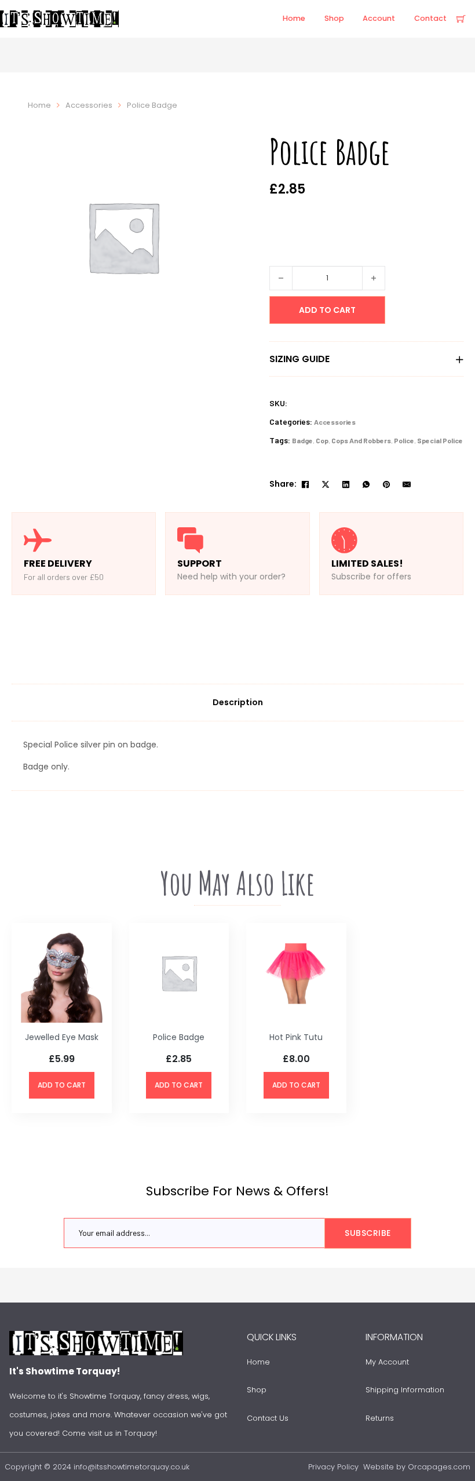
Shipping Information (405, 1390)
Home (294, 18)
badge (302, 440)
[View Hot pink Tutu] (296, 972)
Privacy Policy (333, 1467)
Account (379, 18)
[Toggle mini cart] (461, 19)
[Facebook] (305, 484)
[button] (366, 359)
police (404, 440)
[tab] (237, 702)
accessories (88, 105)
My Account (387, 1362)
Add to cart (62, 1085)
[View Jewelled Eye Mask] (62, 972)
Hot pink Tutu (296, 1037)
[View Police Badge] (179, 972)
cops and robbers (361, 440)
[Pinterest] (386, 484)
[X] (325, 484)
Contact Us (267, 1418)
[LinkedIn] (346, 484)
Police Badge (178, 1037)
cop (322, 440)
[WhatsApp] (366, 484)
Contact (430, 18)
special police (440, 440)
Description (238, 702)
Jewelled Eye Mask (61, 1037)
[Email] (406, 484)
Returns (380, 1418)
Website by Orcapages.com (416, 1467)
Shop (334, 18)
